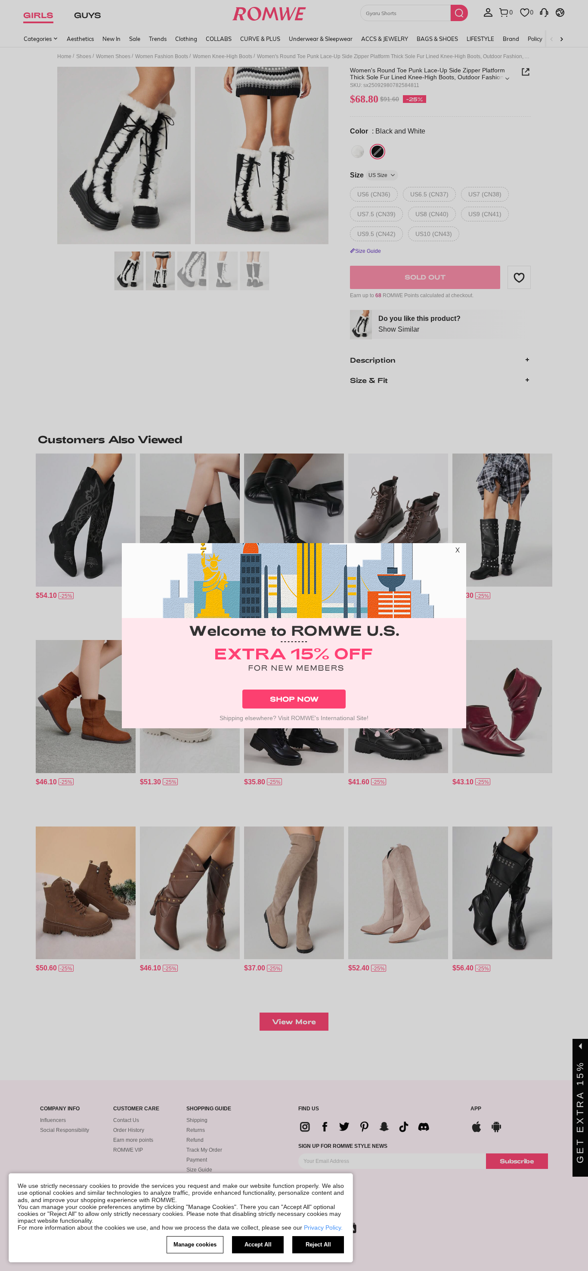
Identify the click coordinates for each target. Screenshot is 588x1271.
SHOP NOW (294, 699)
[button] (457, 552)
